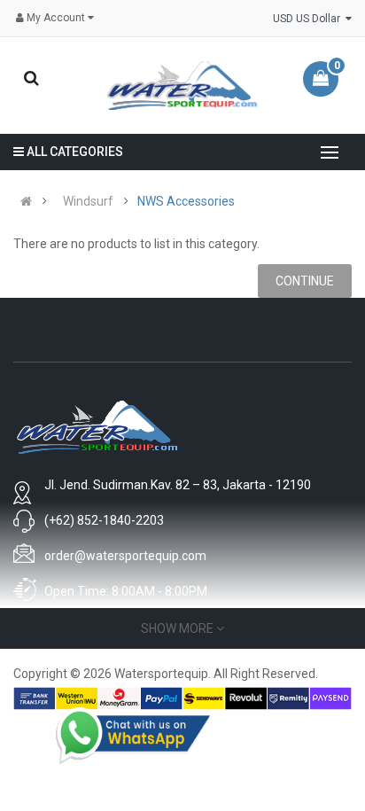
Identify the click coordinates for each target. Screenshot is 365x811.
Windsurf (88, 201)
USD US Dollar (309, 18)
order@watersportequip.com (125, 556)
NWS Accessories (186, 201)
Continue (305, 281)
